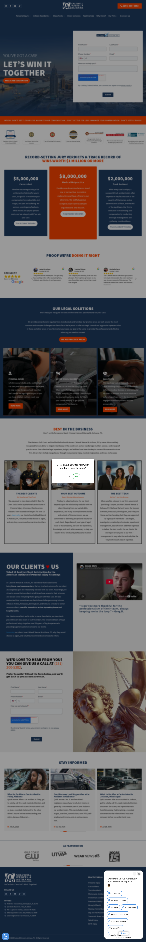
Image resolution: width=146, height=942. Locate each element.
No (69, 476)
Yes (76, 476)
